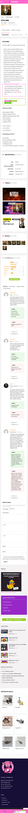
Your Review (5, 512)
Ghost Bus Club (12, 22)
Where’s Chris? (12, 653)
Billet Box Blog (11, 633)
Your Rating (5, 509)
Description (5, 35)
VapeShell (17, 728)
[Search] (26, 2)
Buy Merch (5, 607)
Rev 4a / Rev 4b (5, 784)
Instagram (8, 102)
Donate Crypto (6, 610)
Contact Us (4, 800)
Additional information (17, 35)
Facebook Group (7, 602)
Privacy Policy (5, 804)
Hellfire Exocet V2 (19, 748)
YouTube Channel (7, 605)
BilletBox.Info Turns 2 (14, 660)
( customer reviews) (12, 24)
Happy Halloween (13, 638)
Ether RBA (17, 707)
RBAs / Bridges (9, 17)
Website (7, 100)
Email (4, 551)
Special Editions (4, 788)
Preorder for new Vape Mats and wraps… (17, 631)
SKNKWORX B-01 (6, 728)
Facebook (13, 100)
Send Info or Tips (6, 802)
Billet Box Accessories (6, 780)
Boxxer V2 (4, 707)
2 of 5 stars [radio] (10, 508)
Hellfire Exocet (5, 748)
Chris (3, 676)
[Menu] (1, 2)
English (18, 811)
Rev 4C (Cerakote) (5, 786)
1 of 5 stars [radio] (9, 508)
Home (2, 17)
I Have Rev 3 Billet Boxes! (14, 673)
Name (4, 546)
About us (4, 798)
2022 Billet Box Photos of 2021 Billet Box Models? (17, 645)
